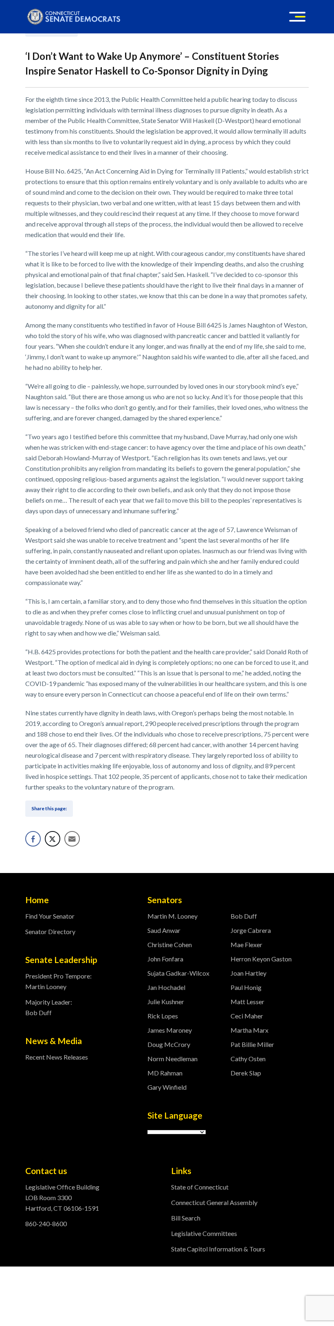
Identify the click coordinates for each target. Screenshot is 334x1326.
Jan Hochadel (166, 987)
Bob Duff (244, 916)
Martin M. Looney (172, 916)
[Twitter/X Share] (52, 839)
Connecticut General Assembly (214, 1202)
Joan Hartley (248, 973)
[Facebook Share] (33, 839)
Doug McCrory (168, 1044)
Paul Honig (246, 987)
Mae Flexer (246, 944)
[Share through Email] (72, 839)
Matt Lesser (247, 1001)
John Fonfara (165, 959)
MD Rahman (164, 1073)
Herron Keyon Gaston (261, 959)
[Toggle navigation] (297, 17)
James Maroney (169, 1030)
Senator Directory (50, 931)
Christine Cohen (169, 944)
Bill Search (185, 1218)
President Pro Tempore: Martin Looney (58, 981)
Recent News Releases (56, 1057)
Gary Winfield (167, 1087)
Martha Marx (249, 1030)
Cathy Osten (248, 1058)
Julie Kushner (165, 1001)
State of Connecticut (200, 1187)
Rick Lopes (162, 1016)
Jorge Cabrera (251, 930)
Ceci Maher (247, 1016)
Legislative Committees (204, 1233)
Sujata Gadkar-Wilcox (178, 973)
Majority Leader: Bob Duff (48, 1007)
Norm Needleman (172, 1058)
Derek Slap (246, 1073)
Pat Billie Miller (252, 1044)
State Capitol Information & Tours (218, 1249)
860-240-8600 (46, 1223)
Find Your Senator (50, 916)
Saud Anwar (163, 930)
